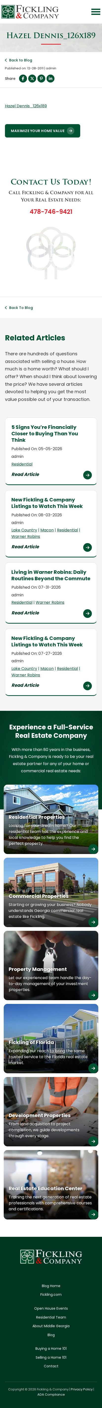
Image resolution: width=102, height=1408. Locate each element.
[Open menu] (96, 11)
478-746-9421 (51, 212)
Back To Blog (21, 307)
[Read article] (87, 475)
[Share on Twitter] (32, 79)
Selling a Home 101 (51, 1357)
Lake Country (24, 530)
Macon (47, 530)
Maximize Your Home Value (37, 130)
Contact (51, 1366)
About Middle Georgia (51, 1326)
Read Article (25, 474)
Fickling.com (51, 1294)
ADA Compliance (51, 1394)
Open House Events (51, 1308)
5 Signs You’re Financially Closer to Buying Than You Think (44, 433)
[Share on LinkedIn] (50, 79)
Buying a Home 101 (51, 1348)
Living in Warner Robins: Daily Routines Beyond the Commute (50, 575)
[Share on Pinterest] (41, 79)
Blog (51, 1334)
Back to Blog (20, 60)
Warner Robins (25, 536)
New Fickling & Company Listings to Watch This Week (47, 503)
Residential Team (51, 1317)
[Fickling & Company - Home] (30, 12)
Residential (21, 464)
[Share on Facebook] (23, 79)
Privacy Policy (82, 1389)
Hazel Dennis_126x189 (26, 106)
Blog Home (51, 1285)
